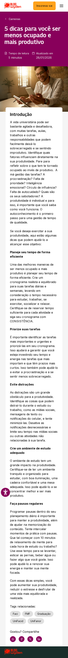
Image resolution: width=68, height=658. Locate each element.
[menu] (61, 5)
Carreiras (14, 19)
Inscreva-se (44, 5)
